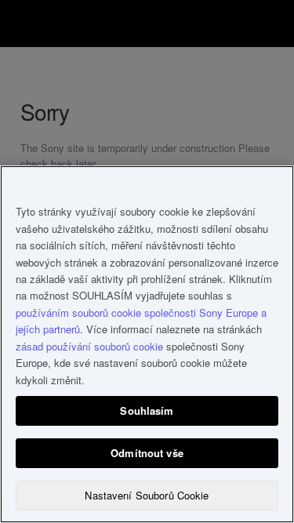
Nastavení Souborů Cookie (147, 495)
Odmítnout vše (147, 452)
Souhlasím (146, 410)
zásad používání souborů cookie (89, 346)
